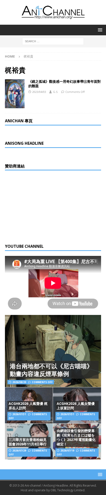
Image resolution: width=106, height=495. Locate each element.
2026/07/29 (19, 450)
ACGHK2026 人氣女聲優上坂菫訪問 (76, 405)
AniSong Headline (24, 143)
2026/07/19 (67, 450)
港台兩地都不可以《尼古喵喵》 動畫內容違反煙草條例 (51, 370)
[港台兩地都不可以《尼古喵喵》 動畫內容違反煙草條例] (53, 351)
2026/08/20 (19, 382)
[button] (99, 30)
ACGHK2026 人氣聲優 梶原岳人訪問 (28, 405)
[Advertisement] (42, 206)
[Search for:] (53, 41)
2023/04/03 (39, 92)
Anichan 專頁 (19, 121)
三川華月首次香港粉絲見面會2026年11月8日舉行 (28, 441)
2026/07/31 (19, 414)
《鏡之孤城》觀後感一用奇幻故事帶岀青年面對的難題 (64, 83)
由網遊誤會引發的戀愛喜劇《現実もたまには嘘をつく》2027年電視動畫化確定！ (76, 437)
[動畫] (15, 93)
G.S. (55, 92)
